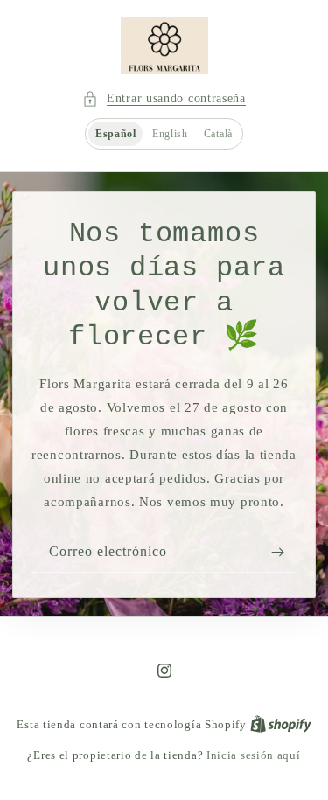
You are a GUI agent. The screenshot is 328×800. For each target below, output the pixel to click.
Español (115, 134)
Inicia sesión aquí (253, 755)
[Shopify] (280, 724)
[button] (164, 98)
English (170, 134)
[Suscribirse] (277, 551)
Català (218, 134)
